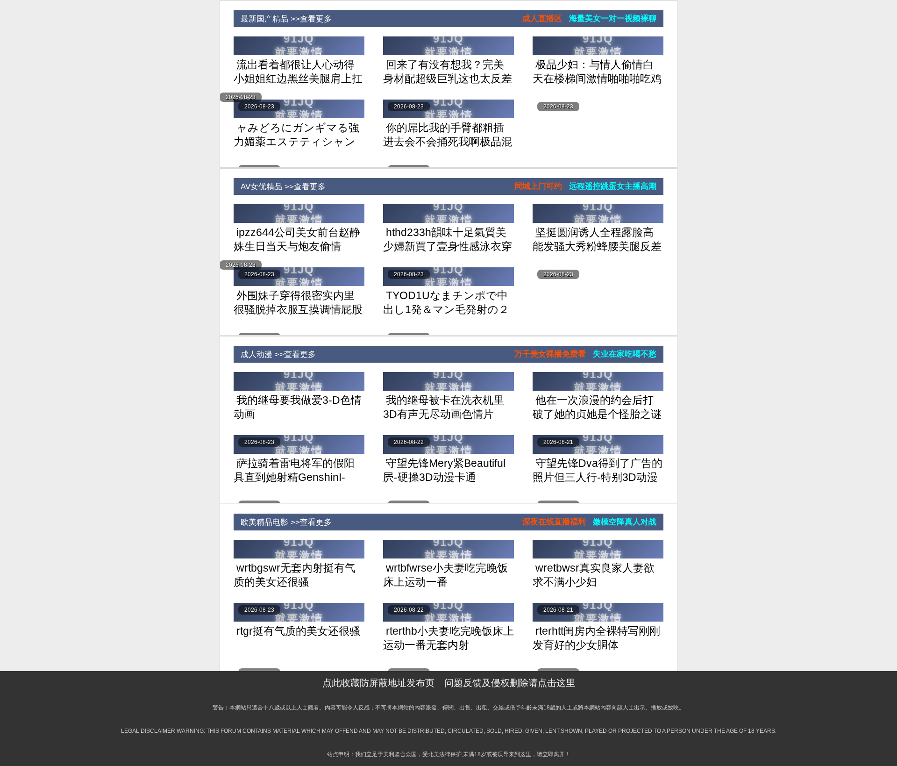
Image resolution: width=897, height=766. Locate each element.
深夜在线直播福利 (554, 521)
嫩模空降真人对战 (624, 521)
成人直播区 (542, 18)
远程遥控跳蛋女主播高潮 (612, 186)
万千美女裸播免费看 (550, 354)
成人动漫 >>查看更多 (275, 354)
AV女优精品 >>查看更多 (280, 186)
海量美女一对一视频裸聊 (612, 18)
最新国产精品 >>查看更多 (283, 18)
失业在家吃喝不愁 (624, 354)
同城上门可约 (538, 186)
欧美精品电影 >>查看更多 (283, 522)
